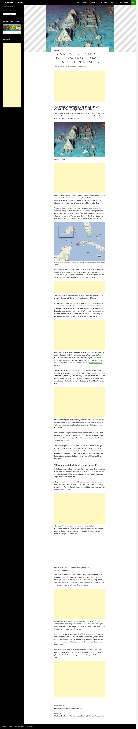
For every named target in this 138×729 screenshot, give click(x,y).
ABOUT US (86, 2)
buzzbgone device (95, 363)
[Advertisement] (79, 86)
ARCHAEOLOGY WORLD (14, 2)
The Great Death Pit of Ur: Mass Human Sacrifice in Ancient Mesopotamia (79, 714)
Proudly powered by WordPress (24, 726)
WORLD (93, 2)
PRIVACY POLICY (124, 2)
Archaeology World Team (76, 66)
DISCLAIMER (103, 2)
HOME (78, 2)
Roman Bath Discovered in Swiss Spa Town (68, 707)
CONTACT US (113, 2)
